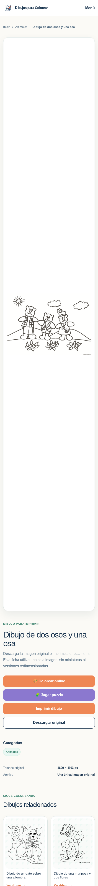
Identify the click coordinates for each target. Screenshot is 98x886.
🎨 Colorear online (49, 681)
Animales (21, 27)
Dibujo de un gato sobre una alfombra (23, 875)
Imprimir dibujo (49, 708)
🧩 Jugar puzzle (49, 695)
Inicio (6, 27)
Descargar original (49, 722)
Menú (90, 8)
